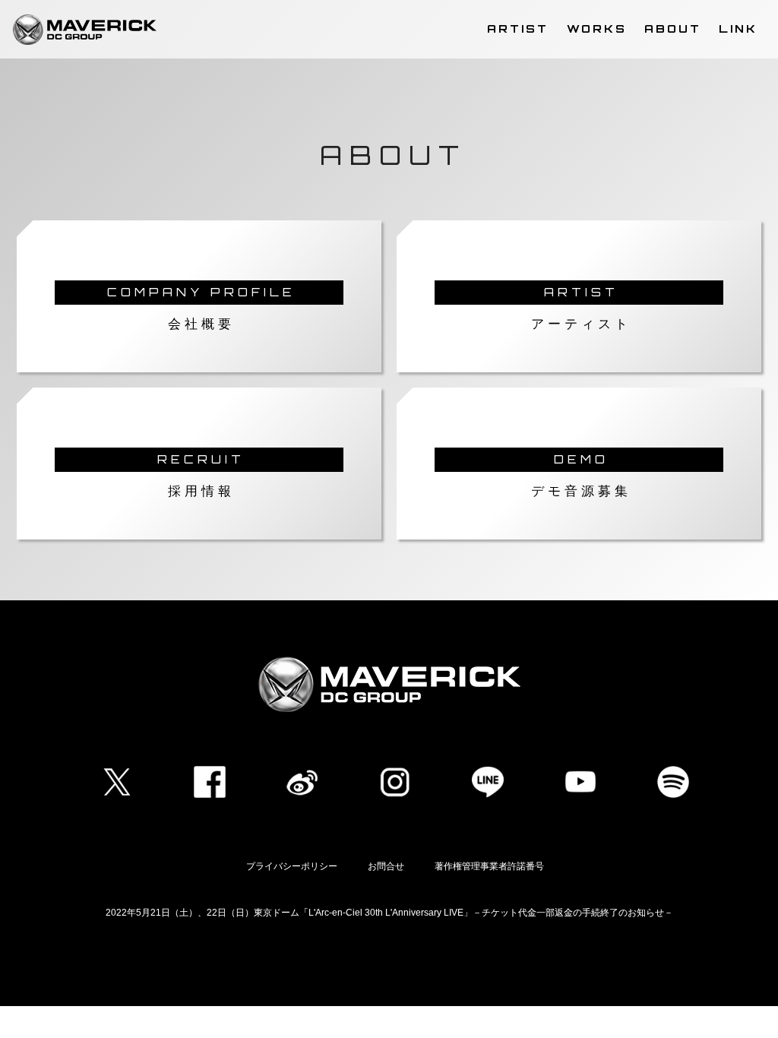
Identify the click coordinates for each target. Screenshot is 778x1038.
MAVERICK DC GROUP (85, 29)
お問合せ (386, 866)
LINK (738, 28)
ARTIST (518, 28)
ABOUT (672, 28)
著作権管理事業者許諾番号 (489, 866)
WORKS (597, 28)
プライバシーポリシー (291, 866)
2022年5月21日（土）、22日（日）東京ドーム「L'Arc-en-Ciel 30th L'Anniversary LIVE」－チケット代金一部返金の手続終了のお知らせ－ (389, 912)
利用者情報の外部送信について (389, 963)
